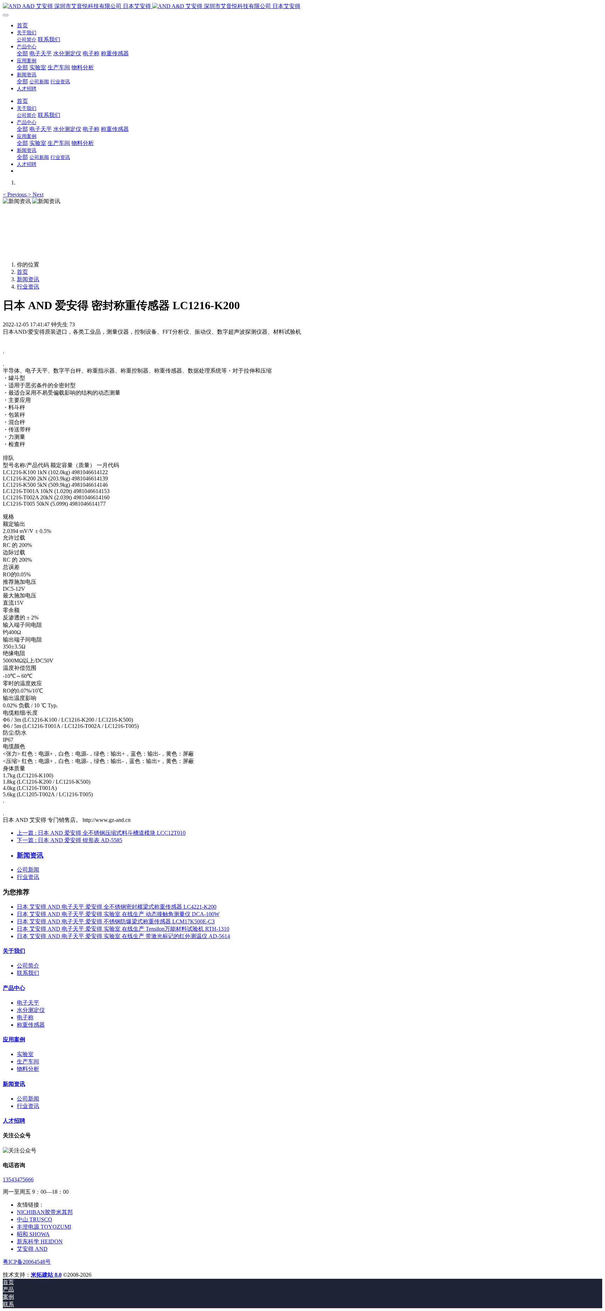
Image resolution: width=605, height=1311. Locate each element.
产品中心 (14, 988)
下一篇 (69, 840)
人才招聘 (14, 1121)
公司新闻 (28, 870)
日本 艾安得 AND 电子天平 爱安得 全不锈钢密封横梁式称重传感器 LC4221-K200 (116, 907)
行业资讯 (28, 287)
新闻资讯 (28, 279)
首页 (22, 25)
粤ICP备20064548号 (27, 1262)
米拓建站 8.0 (46, 1275)
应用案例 (14, 1039)
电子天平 (28, 1003)
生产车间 (28, 1061)
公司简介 (28, 966)
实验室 (25, 1054)
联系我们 (28, 973)
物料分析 (28, 1069)
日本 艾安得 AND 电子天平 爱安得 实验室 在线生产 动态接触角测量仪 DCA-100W (118, 914)
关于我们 (14, 951)
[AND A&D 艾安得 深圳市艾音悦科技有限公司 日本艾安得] (302, 6)
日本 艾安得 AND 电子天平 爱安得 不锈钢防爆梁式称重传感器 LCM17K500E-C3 (116, 921)
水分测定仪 (31, 1010)
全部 (22, 53)
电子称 (25, 1017)
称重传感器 (31, 1025)
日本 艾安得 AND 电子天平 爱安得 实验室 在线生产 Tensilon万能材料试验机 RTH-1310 (123, 929)
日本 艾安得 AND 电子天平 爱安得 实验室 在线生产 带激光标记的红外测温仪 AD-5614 (123, 936)
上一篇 (101, 833)
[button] (15, 194)
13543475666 (18, 1179)
